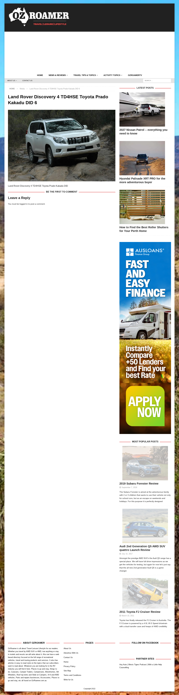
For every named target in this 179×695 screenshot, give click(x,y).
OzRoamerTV (135, 75)
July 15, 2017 (127, 554)
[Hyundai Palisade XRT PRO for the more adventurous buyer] (145, 158)
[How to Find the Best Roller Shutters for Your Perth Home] (145, 207)
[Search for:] (157, 80)
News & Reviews (57, 75)
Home (40, 75)
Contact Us (27, 80)
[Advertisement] (89, 51)
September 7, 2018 (129, 487)
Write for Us (68, 680)
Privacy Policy (69, 666)
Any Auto (123, 664)
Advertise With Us (71, 653)
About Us (11, 80)
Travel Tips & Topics (84, 75)
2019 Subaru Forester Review (138, 483)
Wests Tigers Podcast (137, 664)
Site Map (67, 671)
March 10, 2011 (128, 616)
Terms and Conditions (72, 675)
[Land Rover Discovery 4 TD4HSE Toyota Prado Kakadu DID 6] (61, 180)
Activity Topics (111, 75)
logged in (24, 204)
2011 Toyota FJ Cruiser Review (139, 611)
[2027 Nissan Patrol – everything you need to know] (145, 109)
